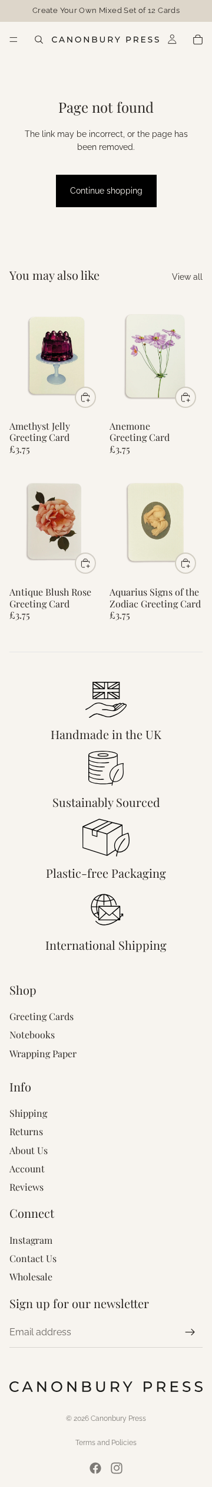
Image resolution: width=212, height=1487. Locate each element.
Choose (95, 397)
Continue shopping (106, 190)
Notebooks (32, 1034)
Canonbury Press (118, 1418)
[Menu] (13, 39)
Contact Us (33, 1258)
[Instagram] (117, 1468)
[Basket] (198, 40)
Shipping (28, 1113)
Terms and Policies (106, 1443)
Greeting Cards (41, 1016)
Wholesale (30, 1276)
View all (187, 277)
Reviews (26, 1187)
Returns (26, 1131)
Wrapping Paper (43, 1053)
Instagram (30, 1240)
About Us (28, 1150)
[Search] (39, 40)
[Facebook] (95, 1468)
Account (27, 1168)
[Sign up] (190, 1332)
